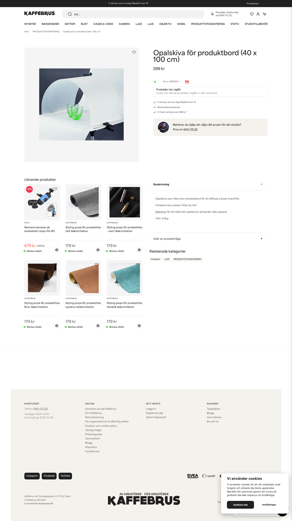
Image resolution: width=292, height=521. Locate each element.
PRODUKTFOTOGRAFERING (208, 24)
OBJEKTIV (165, 24)
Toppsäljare (213, 409)
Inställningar (269, 504)
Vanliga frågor (93, 430)
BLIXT (84, 24)
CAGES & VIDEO (103, 24)
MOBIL (181, 24)
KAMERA (124, 24)
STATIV (234, 24)
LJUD (139, 24)
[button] (134, 52)
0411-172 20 (226, 16)
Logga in (151, 409)
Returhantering (94, 417)
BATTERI (70, 24)
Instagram (32, 476)
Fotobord (155, 259)
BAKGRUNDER (50, 24)
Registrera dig (154, 413)
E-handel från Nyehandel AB (38, 504)
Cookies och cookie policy (101, 426)
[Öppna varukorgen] (264, 14)
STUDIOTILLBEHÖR (256, 24)
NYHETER (30, 24)
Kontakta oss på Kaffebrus (100, 409)
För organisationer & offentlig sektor (107, 421)
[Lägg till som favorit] (251, 14)
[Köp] (56, 249)
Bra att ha (212, 421)
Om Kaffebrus (93, 413)
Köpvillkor (91, 447)
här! (194, 205)
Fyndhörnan (92, 451)
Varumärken (92, 439)
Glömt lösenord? (156, 417)
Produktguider (93, 434)
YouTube (65, 476)
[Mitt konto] (258, 14)
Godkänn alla (240, 504)
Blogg (88, 443)
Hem (26, 32)
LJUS (151, 24)
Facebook (49, 476)
